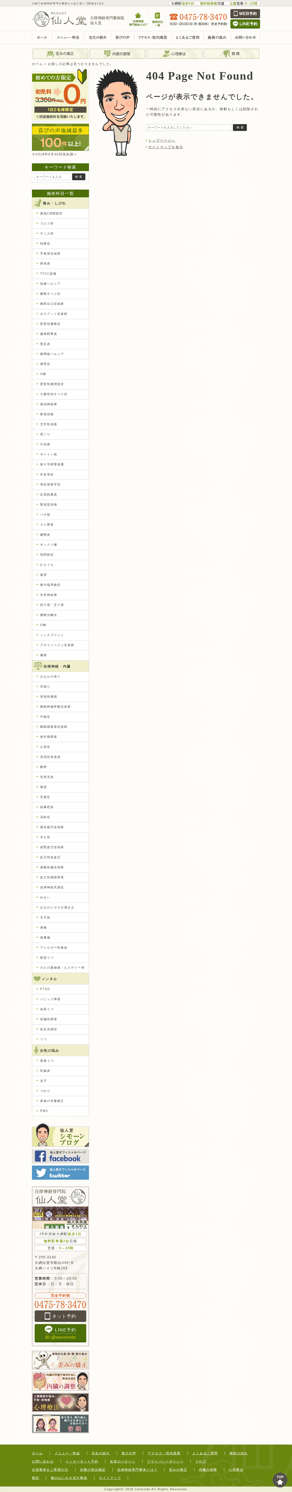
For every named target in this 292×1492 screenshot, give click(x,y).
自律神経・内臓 (57, 666)
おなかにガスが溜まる (57, 907)
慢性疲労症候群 (52, 827)
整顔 (35, 1478)
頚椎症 (45, 243)
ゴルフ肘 (47, 223)
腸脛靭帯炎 (48, 334)
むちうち (47, 564)
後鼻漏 (45, 937)
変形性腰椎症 (50, 324)
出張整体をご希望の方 (50, 1469)
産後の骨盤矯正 (52, 1101)
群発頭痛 (47, 414)
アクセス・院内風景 (164, 1453)
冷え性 (45, 837)
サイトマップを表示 (165, 147)
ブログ (200, 1461)
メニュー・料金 (67, 1453)
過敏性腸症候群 (52, 867)
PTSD (45, 989)
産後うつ (47, 1060)
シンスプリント (52, 635)
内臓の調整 (208, 1469)
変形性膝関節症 (52, 384)
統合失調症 (48, 1029)
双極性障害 (48, 1019)
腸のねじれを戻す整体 (69, 1478)
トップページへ (161, 140)
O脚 (43, 625)
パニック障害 (52, 999)
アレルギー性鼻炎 (54, 947)
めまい (45, 897)
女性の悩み (49, 1050)
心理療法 (236, 1469)
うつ (43, 1039)
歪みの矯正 (178, 1469)
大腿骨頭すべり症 (54, 394)
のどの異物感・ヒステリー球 (62, 967)
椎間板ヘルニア (52, 354)
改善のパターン (123, 1461)
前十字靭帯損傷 (52, 464)
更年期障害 (48, 736)
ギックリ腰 (48, 544)
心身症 (45, 747)
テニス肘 (47, 233)
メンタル (49, 979)
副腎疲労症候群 (52, 847)
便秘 (43, 927)
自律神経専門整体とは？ (137, 1469)
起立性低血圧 (50, 857)
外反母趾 (47, 474)
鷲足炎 (45, 344)
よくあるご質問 (205, 1453)
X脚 (43, 374)
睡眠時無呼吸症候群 (55, 706)
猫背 (43, 574)
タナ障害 (47, 524)
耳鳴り (45, 686)
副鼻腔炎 (47, 807)
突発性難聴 (48, 696)
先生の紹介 (101, 1453)
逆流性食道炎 (50, 757)
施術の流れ (238, 1453)
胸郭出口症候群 (52, 303)
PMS (44, 1111)
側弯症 (45, 364)
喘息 (43, 787)
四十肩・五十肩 (52, 605)
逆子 (43, 1080)
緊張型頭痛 (48, 504)
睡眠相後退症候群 (54, 726)
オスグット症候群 (54, 314)
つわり (45, 1091)
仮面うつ (47, 1009)
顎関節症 (47, 554)
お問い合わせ (43, 1461)
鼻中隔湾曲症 (50, 585)
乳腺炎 (45, 1070)
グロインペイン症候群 (57, 645)
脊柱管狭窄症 (50, 484)
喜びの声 (129, 1453)
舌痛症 (45, 797)
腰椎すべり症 (50, 293)
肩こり (45, 434)
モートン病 (48, 454)
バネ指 (45, 514)
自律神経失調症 (52, 887)
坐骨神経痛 (48, 595)
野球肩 (45, 263)
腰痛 (43, 655)
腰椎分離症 (48, 615)
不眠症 (45, 716)
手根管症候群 (50, 253)
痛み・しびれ (54, 203)
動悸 (43, 767)
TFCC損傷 (48, 273)
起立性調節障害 (52, 877)
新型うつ (47, 957)
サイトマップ (110, 1478)
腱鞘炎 (45, 534)
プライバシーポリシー (165, 1461)
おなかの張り (50, 676)
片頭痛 (45, 444)
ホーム (37, 1453)
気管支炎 (47, 777)
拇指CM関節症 (51, 213)
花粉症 (45, 817)
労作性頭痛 (48, 424)
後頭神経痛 (48, 404)
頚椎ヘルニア (50, 283)
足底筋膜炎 (48, 494)
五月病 (45, 917)
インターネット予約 (81, 1461)
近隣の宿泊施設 (93, 1469)
